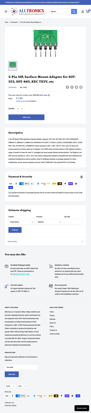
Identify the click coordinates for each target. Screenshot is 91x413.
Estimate (15, 230)
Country (11, 216)
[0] (87, 11)
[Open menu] (6, 11)
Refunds (52, 319)
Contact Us (53, 330)
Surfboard (12, 87)
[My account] (82, 11)
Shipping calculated (22, 101)
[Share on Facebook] (67, 87)
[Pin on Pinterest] (72, 87)
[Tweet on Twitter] (76, 87)
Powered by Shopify (10, 405)
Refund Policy (12, 241)
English (8, 386)
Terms (52, 312)
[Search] (74, 11)
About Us (53, 323)
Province (39, 216)
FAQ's (52, 326)
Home (6, 22)
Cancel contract (82, 408)
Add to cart (26, 117)
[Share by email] (81, 87)
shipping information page (21, 274)
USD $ (20, 386)
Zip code (67, 216)
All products (14, 22)
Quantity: (11, 108)
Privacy (52, 315)
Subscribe (11, 374)
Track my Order (55, 334)
